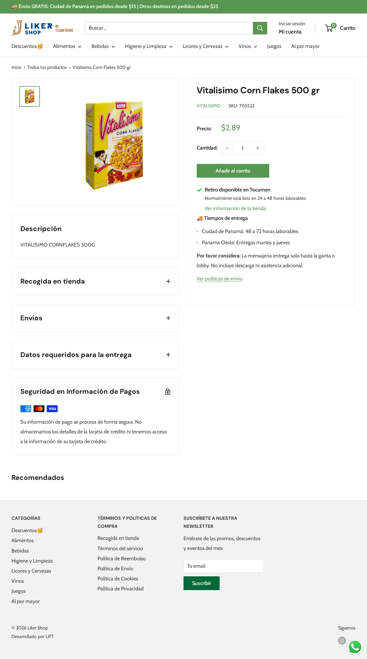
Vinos (245, 46)
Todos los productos (47, 67)
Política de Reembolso (121, 558)
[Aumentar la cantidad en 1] (258, 148)
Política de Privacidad (120, 589)
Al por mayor (305, 46)
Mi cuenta (290, 31)
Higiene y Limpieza (145, 46)
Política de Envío (115, 568)
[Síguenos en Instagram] (342, 640)
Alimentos (64, 46)
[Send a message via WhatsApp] (355, 647)
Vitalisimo (208, 105)
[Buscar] (260, 28)
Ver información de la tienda (235, 208)
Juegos (274, 46)
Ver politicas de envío (220, 279)
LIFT (50, 636)
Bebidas (100, 46)
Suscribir (201, 583)
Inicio (16, 67)
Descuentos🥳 (27, 46)
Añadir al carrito (233, 171)
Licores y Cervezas (202, 46)
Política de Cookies (117, 578)
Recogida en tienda (118, 538)
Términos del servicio (120, 548)
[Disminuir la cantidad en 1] (227, 148)
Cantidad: (207, 148)
